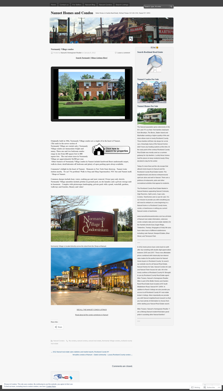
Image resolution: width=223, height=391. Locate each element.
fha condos (73, 341)
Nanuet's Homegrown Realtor (71, 53)
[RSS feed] (154, 47)
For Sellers (76, 5)
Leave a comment (123, 53)
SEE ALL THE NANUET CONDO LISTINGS (92, 310)
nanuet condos (82, 341)
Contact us (64, 5)
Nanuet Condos (105, 5)
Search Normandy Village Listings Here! (91, 57)
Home (53, 5)
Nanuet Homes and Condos (72, 12)
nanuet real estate (95, 341)
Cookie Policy (51, 386)
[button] (85, 112)
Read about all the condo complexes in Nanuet (91, 315)
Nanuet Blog (90, 5)
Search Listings (122, 5)
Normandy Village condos (111, 341)
